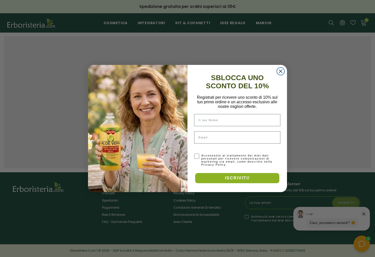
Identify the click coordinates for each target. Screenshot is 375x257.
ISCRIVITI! (237, 178)
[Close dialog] (280, 71)
